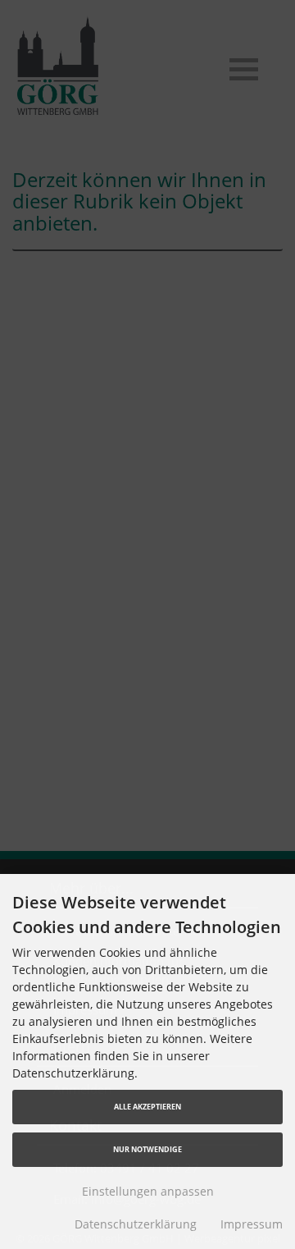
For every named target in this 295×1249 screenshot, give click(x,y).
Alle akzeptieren (147, 1106)
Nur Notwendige (147, 1149)
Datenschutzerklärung (136, 1224)
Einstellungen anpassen (148, 1191)
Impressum (251, 1224)
